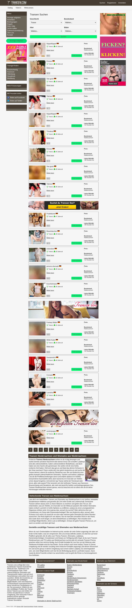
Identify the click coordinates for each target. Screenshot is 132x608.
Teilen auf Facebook (17, 97)
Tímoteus (50, 131)
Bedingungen (12, 22)
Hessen (70, 576)
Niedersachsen (72, 580)
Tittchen (49, 96)
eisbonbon (50, 249)
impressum (40, 606)
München (40, 595)
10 (77, 450)
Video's (18, 8)
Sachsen (70, 587)
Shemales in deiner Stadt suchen (49, 601)
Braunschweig (12, 70)
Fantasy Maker (52, 322)
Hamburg (70, 574)
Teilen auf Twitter (16, 101)
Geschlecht (34, 19)
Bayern (69, 567)
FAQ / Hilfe (11, 26)
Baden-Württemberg (74, 565)
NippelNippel (51, 44)
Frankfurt (40, 584)
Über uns (10, 33)
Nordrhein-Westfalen (74, 582)
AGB (22, 606)
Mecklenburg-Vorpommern (76, 578)
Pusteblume (51, 214)
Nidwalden (101, 593)
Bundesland (69, 19)
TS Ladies (41, 565)
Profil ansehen (76, 55)
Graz (39, 586)
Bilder (66, 27)
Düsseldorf (41, 580)
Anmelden (122, 3)
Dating (10, 8)
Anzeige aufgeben (14, 17)
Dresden (40, 577)
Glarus (99, 590)
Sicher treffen (12, 28)
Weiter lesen (50, 50)
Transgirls (40, 567)
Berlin (69, 569)
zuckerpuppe (51, 431)
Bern (98, 588)
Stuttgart (40, 597)
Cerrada (49, 375)
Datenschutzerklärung (15, 30)
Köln (39, 590)
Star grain (50, 79)
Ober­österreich (102, 570)
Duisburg (40, 578)
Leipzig (39, 591)
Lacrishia (50, 392)
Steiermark (101, 574)
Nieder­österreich (103, 569)
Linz (38, 593)
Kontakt (10, 35)
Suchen (102, 3)
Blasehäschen (52, 231)
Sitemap (18, 606)
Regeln (10, 24)
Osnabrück (11, 76)
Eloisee (49, 61)
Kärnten (100, 567)
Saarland (70, 585)
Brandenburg (72, 570)
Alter (32, 27)
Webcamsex (28, 8)
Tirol (98, 576)
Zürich (99, 601)
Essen (39, 582)
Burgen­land (101, 565)
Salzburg (100, 572)
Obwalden (100, 595)
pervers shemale (53, 266)
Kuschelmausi (52, 284)
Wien (99, 580)
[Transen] (16, 4)
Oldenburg (11, 74)
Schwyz (100, 597)
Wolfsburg (11, 78)
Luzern (99, 591)
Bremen (70, 572)
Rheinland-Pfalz (73, 583)
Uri (98, 599)
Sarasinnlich (51, 357)
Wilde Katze (51, 340)
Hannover (10, 72)
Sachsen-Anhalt (73, 589)
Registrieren (111, 3)
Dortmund (40, 575)
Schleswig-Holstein (74, 591)
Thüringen (71, 593)
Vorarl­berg (101, 578)
